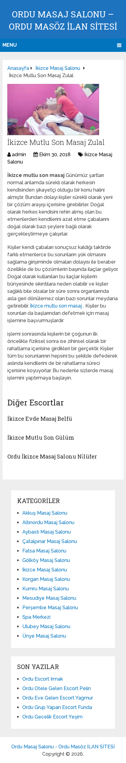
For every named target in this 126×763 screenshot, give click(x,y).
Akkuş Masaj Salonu (44, 513)
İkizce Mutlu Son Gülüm (40, 437)
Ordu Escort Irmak (42, 679)
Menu (9, 45)
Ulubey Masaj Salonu (46, 626)
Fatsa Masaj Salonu (44, 551)
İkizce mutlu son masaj (56, 306)
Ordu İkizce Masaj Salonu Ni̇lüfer (52, 456)
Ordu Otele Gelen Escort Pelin (56, 688)
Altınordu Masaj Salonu (48, 522)
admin (19, 154)
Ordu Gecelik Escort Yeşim (52, 717)
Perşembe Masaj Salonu (50, 607)
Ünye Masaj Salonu (44, 636)
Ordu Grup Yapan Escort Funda (57, 707)
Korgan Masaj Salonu (46, 579)
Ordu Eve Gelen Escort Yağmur (57, 698)
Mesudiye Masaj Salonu (49, 598)
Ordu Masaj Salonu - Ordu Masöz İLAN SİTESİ (63, 747)
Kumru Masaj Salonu (45, 589)
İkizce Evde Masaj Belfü (39, 418)
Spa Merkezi (36, 617)
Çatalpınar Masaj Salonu (49, 541)
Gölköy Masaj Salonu (46, 560)
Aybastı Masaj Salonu (46, 532)
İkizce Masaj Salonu (44, 570)
